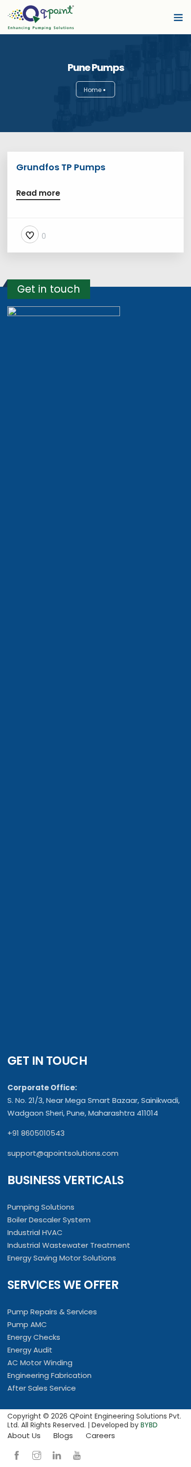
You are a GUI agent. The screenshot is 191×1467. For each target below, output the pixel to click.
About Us (24, 1435)
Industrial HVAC (35, 1232)
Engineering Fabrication (49, 1375)
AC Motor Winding (39, 1362)
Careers (100, 1435)
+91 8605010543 (36, 1133)
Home (92, 90)
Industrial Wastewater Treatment (68, 1245)
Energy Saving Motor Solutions (61, 1258)
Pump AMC (27, 1324)
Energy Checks (33, 1337)
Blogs (63, 1435)
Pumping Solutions (40, 1207)
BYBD (149, 1425)
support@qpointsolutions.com (63, 1153)
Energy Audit (29, 1350)
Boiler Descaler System (49, 1220)
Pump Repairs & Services (52, 1312)
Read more (38, 194)
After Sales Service (41, 1388)
